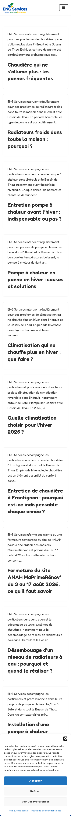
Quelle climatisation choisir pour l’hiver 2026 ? (32, 425)
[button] (65, 739)
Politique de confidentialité (46, 810)
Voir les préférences (35, 801)
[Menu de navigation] (63, 7)
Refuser (35, 791)
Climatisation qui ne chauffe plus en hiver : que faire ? (34, 352)
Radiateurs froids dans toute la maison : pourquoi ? (35, 139)
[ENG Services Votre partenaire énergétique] (15, 8)
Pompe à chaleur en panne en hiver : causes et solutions (35, 279)
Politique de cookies (19, 810)
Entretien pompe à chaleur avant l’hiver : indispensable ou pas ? (35, 212)
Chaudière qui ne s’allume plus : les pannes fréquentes (30, 71)
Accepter (35, 780)
